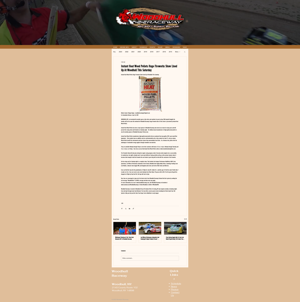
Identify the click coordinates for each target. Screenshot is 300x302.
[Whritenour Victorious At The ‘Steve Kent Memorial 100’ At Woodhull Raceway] (124, 228)
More (176, 52)
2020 (139, 52)
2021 (133, 52)
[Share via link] (133, 208)
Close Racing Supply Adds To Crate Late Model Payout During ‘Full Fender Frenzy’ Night (175, 238)
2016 (164, 52)
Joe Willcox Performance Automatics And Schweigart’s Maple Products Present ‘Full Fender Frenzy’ (150, 238)
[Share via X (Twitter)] (125, 208)
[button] (187, 20)
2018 (151, 52)
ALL (114, 52)
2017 (158, 52)
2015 (170, 52)
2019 (145, 52)
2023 (120, 52)
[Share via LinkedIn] (129, 208)
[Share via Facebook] (122, 208)
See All (185, 219)
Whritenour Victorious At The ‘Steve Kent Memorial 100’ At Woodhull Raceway (124, 238)
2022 (126, 52)
